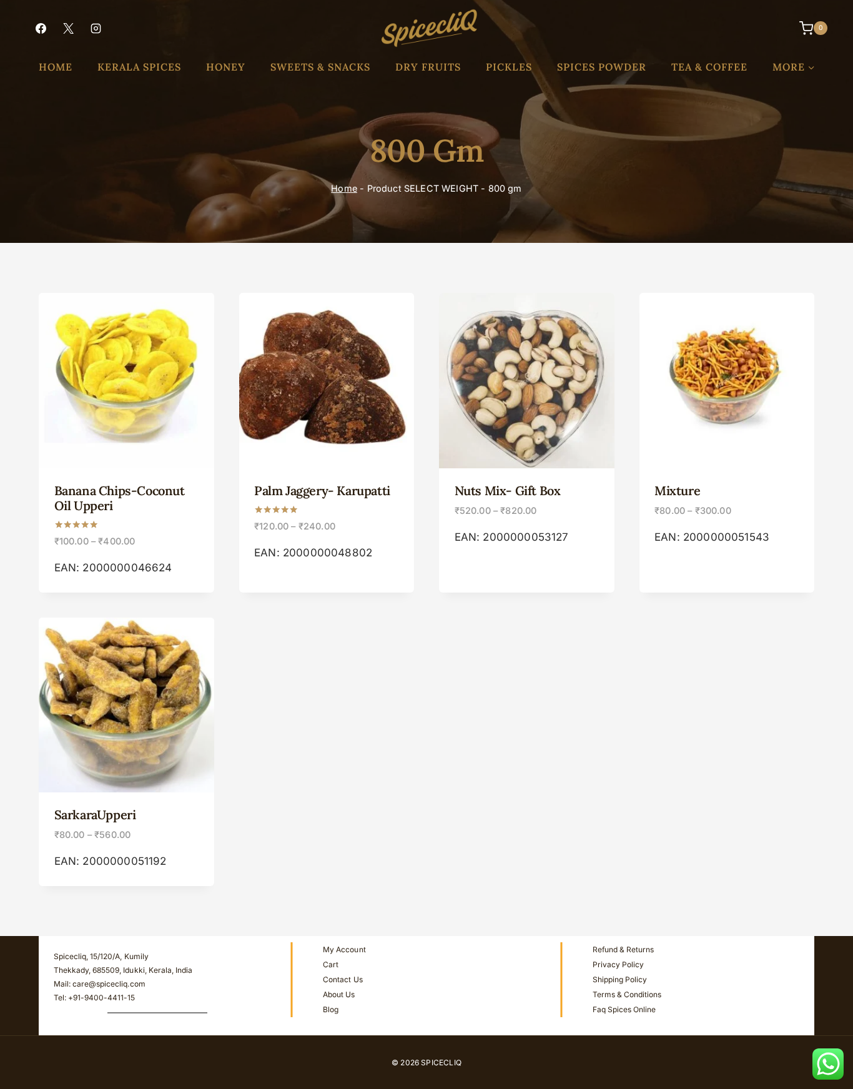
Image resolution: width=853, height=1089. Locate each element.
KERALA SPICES (139, 67)
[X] (68, 28)
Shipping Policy (620, 979)
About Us (339, 994)
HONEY (225, 67)
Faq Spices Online (624, 1009)
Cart (330, 964)
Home (344, 188)
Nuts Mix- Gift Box (508, 490)
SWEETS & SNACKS (320, 67)
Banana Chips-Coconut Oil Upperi (119, 498)
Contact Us (342, 979)
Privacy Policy (618, 964)
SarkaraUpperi (95, 814)
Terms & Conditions (627, 994)
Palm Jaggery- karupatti (322, 490)
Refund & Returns (623, 949)
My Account (344, 949)
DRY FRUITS (428, 67)
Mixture (677, 490)
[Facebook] (40, 28)
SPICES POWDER (601, 67)
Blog (330, 1009)
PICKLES (509, 67)
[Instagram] (95, 28)
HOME (55, 67)
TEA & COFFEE (709, 67)
